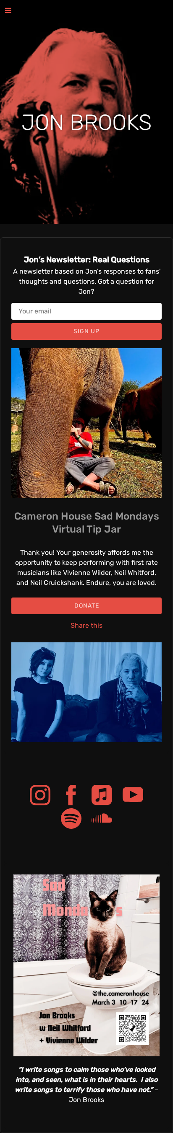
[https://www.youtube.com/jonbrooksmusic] (133, 796)
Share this (86, 625)
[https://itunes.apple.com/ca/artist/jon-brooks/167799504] (102, 796)
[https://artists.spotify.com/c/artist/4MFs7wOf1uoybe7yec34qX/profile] (71, 820)
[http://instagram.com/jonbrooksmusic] (40, 796)
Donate (86, 605)
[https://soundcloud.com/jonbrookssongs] (102, 820)
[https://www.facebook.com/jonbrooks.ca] (71, 796)
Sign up (86, 331)
